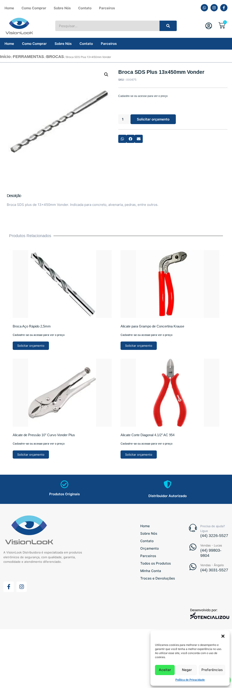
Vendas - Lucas (211, 545)
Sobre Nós (62, 8)
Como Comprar (34, 8)
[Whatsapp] (204, 7)
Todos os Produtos (155, 563)
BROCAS (55, 56)
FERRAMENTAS (28, 56)
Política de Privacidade (190, 679)
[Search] (168, 26)
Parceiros (107, 8)
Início (5, 56)
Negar (187, 670)
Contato (85, 8)
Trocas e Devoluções (157, 578)
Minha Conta (150, 571)
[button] (223, 636)
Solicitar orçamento (153, 119)
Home (9, 8)
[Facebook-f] (223, 7)
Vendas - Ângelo (212, 565)
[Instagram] (214, 7)
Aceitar (165, 670)
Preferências (212, 670)
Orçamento (149, 548)
